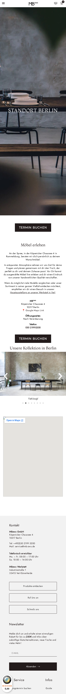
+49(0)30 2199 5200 (24, 543)
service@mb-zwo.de (25, 546)
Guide (49, 688)
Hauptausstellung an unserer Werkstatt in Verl (32, 292)
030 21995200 (33, 327)
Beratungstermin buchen (19, 688)
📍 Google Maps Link (33, 310)
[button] (6, 376)
